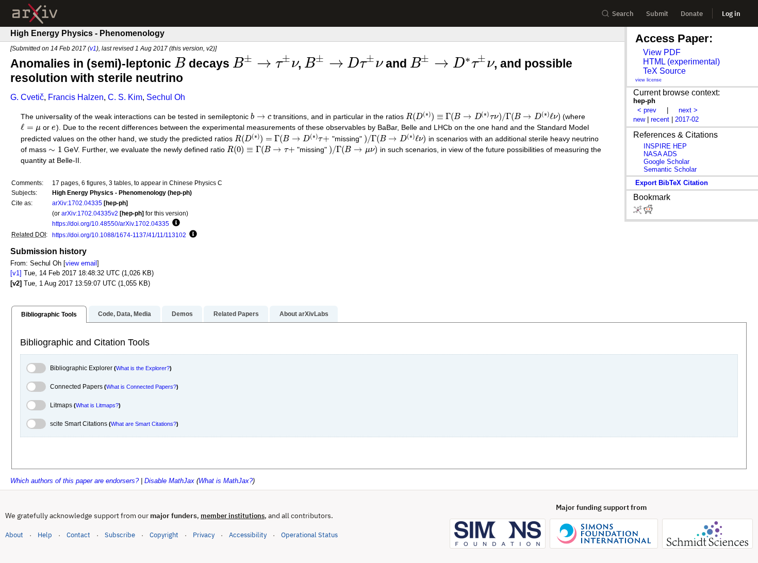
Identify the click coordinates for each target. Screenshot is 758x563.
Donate (692, 13)
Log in (731, 13)
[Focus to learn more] (174, 223)
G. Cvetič (27, 97)
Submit (657, 13)
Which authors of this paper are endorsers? (74, 481)
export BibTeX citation (671, 183)
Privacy (204, 535)
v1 (93, 48)
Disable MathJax (169, 481)
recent (660, 119)
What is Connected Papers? (141, 387)
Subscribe (120, 535)
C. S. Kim (125, 97)
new (639, 119)
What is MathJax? (226, 481)
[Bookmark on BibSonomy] (638, 212)
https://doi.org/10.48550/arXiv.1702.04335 (110, 223)
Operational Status (309, 534)
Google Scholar (666, 161)
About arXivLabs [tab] (303, 314)
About (14, 535)
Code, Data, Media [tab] (124, 314)
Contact (78, 535)
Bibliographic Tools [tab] (49, 314)
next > (688, 110)
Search (623, 13)
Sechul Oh (165, 97)
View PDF (662, 52)
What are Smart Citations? (143, 424)
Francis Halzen (76, 97)
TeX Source (664, 71)
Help (45, 535)
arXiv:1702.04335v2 (89, 213)
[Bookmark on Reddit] (648, 212)
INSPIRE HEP (665, 146)
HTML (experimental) (681, 61)
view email (81, 263)
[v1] (16, 273)
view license (648, 79)
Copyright (164, 535)
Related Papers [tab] (236, 314)
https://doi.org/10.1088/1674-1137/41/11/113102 (119, 234)
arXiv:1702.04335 (77, 203)
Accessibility (248, 535)
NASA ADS (660, 154)
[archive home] (34, 14)
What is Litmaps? (97, 405)
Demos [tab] (182, 314)
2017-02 (687, 119)
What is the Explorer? (143, 368)
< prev (646, 110)
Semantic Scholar (670, 169)
